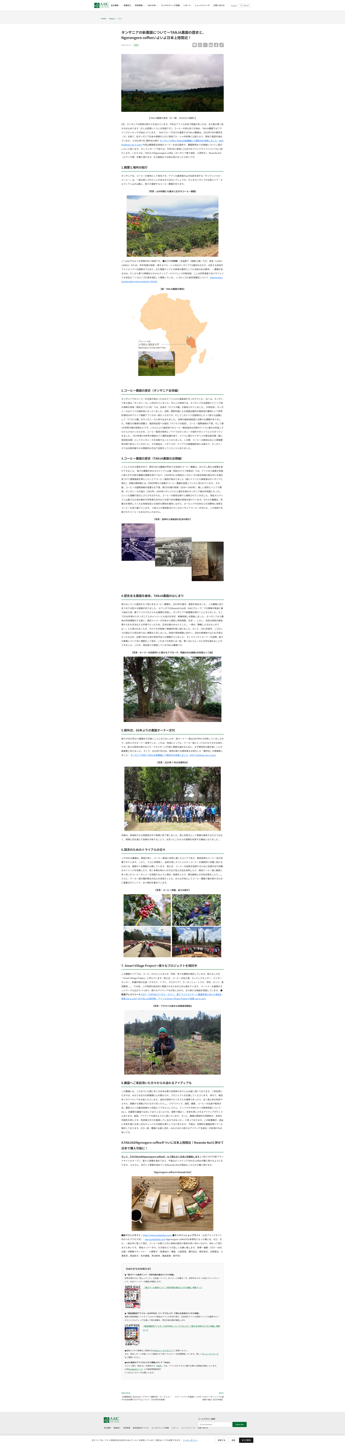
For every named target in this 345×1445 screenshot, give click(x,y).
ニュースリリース (211, 1353)
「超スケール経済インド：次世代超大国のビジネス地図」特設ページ (173, 1287)
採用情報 (126, 1427)
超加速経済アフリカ (141, 1427)
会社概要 (107, 1427)
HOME (103, 18)
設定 (233, 1440)
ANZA (159, 1365)
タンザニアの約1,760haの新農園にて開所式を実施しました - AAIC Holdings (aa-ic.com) (173, 755)
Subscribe (239, 1424)
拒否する (221, 1440)
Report (112, 18)
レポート (174, 1427)
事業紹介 (116, 1427)
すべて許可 (246, 1440)
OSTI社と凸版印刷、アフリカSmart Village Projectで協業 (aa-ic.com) (172, 998)
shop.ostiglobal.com (155, 1239)
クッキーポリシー (190, 1440)
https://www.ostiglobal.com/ (157, 1235)
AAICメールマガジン (163, 1350)
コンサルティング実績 (160, 1427)
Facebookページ (135, 1369)
